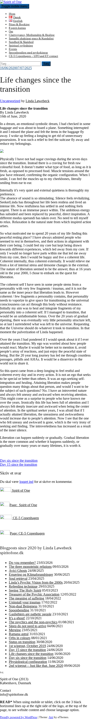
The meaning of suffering (26, 598)
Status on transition (22, 642)
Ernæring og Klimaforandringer (31, 574)
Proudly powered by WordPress (18, 717)
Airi (51, 717)
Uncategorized (10, 101)
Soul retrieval (18, 578)
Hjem (12, 13)
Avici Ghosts (18, 570)
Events (13, 49)
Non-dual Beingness (23, 606)
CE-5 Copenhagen (25, 518)
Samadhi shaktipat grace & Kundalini (31, 38)
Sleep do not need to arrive (27, 626)
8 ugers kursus (17, 27)
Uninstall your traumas (24, 602)
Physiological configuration (28, 662)
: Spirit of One (26, 505)
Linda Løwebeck (37, 101)
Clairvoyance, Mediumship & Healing (32, 35)
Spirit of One (20, 490)
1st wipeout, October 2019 (27, 646)
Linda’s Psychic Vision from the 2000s (36, 582)
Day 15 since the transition (18, 464)
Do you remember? (22, 563)
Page (12, 505)
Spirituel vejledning (21, 45)
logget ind (26, 482)
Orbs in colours (19, 638)
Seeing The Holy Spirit (25, 590)
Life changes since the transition (31, 654)
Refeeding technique (23, 586)
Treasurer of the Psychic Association (34, 594)
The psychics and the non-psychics (33, 622)
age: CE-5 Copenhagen (28, 533)
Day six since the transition (19, 460)
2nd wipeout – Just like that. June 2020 (36, 666)
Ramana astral (18, 634)
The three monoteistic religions (30, 566)
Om (11, 31)
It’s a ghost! (17, 618)
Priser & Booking (19, 24)
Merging (15, 630)
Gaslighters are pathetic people (30, 614)
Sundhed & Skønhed (21, 42)
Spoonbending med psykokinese (28, 52)
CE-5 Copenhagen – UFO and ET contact (33, 56)
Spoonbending (19, 610)
